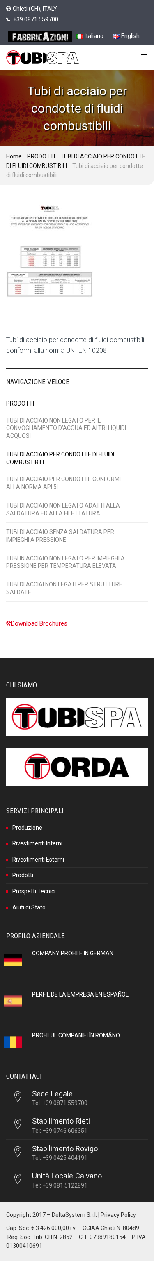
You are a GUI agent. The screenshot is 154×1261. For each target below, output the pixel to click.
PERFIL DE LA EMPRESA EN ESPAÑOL (80, 994)
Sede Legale (52, 1093)
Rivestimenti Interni (37, 843)
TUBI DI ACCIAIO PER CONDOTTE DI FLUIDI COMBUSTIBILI (60, 458)
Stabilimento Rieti (61, 1121)
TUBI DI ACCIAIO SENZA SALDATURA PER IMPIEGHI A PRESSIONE (60, 536)
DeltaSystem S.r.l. (74, 1214)
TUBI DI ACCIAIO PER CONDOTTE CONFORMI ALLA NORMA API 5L (63, 483)
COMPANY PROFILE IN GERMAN (72, 953)
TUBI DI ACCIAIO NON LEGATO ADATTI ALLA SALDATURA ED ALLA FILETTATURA (63, 509)
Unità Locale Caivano (67, 1175)
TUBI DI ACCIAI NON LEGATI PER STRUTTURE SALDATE (64, 588)
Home (14, 156)
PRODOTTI (41, 156)
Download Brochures (39, 623)
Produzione (27, 827)
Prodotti (22, 875)
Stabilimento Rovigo (65, 1148)
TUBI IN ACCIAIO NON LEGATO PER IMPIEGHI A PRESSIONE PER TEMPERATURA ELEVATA (65, 562)
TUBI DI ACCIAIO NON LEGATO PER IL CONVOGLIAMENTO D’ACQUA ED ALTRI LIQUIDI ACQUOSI (66, 428)
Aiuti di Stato (29, 907)
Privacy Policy (118, 1214)
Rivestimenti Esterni (38, 859)
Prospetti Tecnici (33, 891)
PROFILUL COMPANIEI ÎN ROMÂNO (76, 1035)
